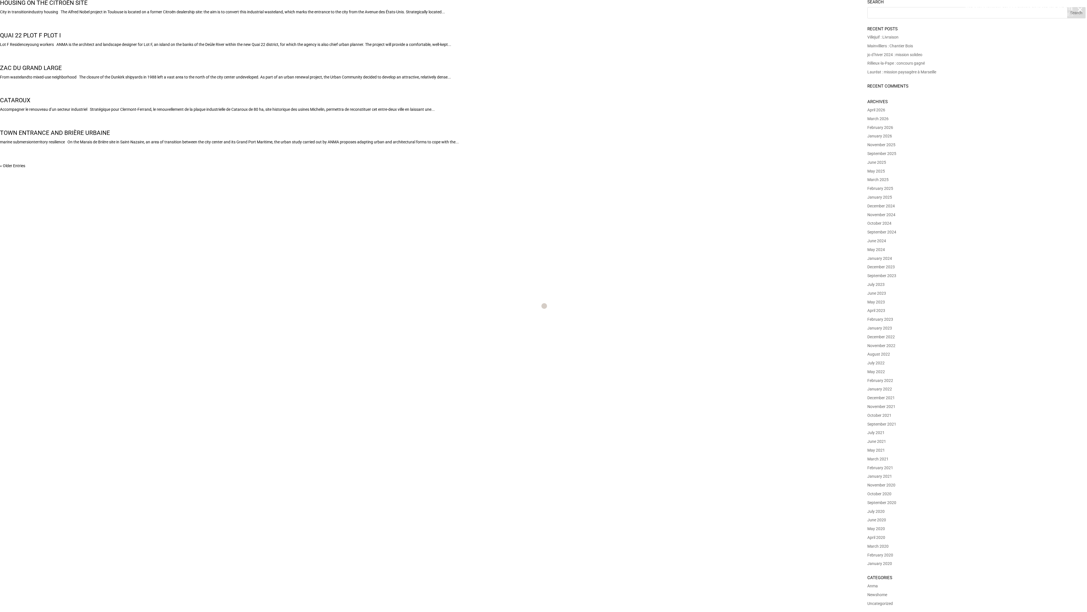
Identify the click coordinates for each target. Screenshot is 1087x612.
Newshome (877, 594)
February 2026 (880, 127)
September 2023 (881, 275)
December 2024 (881, 206)
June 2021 (876, 441)
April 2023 (876, 310)
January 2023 (879, 328)
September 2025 (881, 153)
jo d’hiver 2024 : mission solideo (894, 54)
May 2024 (876, 249)
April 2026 (876, 110)
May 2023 (876, 302)
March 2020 (878, 546)
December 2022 (881, 337)
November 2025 (881, 145)
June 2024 (876, 241)
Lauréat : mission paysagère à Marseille (901, 72)
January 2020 (879, 563)
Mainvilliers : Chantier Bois (890, 46)
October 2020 (879, 494)
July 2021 (876, 432)
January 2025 (879, 197)
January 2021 (879, 476)
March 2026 (878, 118)
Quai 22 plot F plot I (30, 35)
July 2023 (876, 284)
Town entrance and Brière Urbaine (55, 132)
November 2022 (881, 345)
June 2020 (876, 520)
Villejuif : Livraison (883, 37)
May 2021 (876, 450)
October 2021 (879, 415)
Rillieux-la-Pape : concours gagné (896, 63)
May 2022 (876, 371)
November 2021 (881, 406)
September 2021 (881, 424)
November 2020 (881, 485)
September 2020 (881, 502)
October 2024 (879, 223)
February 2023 (880, 319)
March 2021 (878, 459)
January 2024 (879, 258)
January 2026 (879, 136)
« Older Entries (12, 165)
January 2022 (879, 389)
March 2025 (878, 179)
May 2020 (876, 528)
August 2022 (878, 354)
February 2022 (880, 380)
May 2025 (876, 171)
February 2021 (880, 468)
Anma (872, 586)
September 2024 (881, 232)
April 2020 (876, 537)
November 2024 (881, 214)
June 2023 (876, 293)
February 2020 (880, 555)
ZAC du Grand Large (31, 68)
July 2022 (876, 363)
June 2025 (876, 162)
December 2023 (881, 267)
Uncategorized (880, 603)
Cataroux (15, 100)
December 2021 (881, 398)
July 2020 (876, 511)
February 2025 (880, 188)
